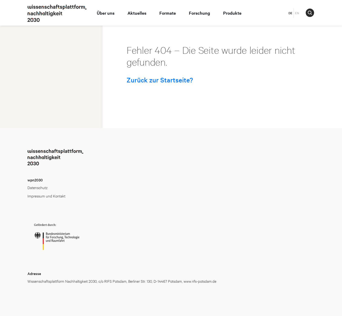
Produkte (232, 13)
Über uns (105, 13)
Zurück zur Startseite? (160, 80)
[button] (310, 12)
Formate (167, 13)
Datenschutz (37, 187)
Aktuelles (136, 13)
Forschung (199, 13)
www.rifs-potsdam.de (200, 281)
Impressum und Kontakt (46, 195)
